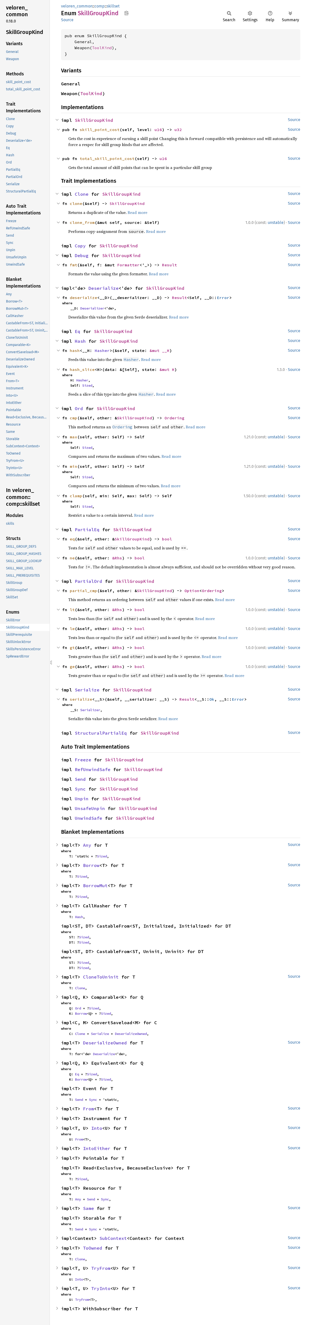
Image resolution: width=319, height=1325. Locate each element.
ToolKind (102, 47)
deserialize (83, 297)
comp (99, 6)
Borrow (91, 865)
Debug (81, 255)
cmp (73, 417)
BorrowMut (95, 885)
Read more (137, 212)
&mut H (167, 369)
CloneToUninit (101, 977)
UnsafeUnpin (90, 808)
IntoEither (96, 1148)
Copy (80, 246)
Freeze (83, 760)
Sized (87, 385)
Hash (80, 341)
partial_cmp (83, 590)
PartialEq (87, 529)
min (73, 466)
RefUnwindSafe (92, 769)
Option (191, 590)
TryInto (100, 1288)
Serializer (90, 710)
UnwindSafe (88, 818)
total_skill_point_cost (107, 158)
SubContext (113, 1238)
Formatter (128, 264)
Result (169, 264)
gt (72, 647)
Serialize (87, 690)
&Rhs (117, 557)
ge (72, 666)
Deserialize (103, 288)
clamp (76, 495)
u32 (178, 129)
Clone (81, 194)
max (73, 436)
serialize (81, 699)
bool (167, 538)
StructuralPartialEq (101, 733)
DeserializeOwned (131, 1033)
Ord (79, 408)
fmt (73, 264)
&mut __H (159, 350)
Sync (80, 789)
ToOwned (92, 1248)
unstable (276, 222)
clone (76, 203)
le (72, 628)
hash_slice (82, 369)
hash (75, 350)
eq (72, 538)
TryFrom (100, 1268)
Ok (211, 699)
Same (88, 1208)
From (88, 1109)
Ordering (174, 417)
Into (96, 1128)
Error (223, 297)
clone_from (82, 222)
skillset (113, 6)
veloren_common (76, 6)
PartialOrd (88, 581)
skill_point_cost (100, 129)
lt (72, 609)
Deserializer (92, 308)
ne (72, 557)
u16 (158, 129)
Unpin (81, 799)
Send (80, 779)
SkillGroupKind (94, 120)
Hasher (102, 350)
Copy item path (126, 13)
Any (87, 845)
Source (67, 19)
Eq (77, 331)
